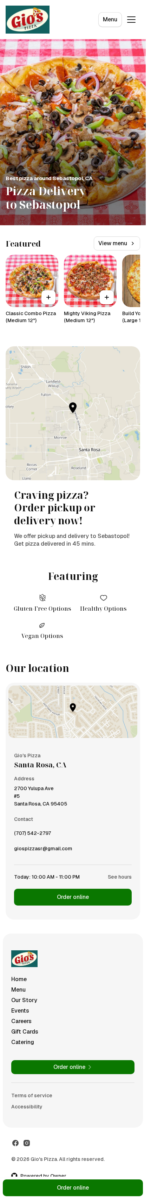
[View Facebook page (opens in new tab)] (15, 1143)
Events (20, 1010)
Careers (21, 1021)
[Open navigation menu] (131, 20)
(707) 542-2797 (32, 835)
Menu (110, 19)
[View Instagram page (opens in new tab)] (26, 1143)
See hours (120, 877)
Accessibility (26, 1107)
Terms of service (31, 1095)
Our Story (24, 1000)
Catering (22, 1042)
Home (19, 979)
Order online (73, 897)
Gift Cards (24, 1031)
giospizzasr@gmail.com (43, 850)
